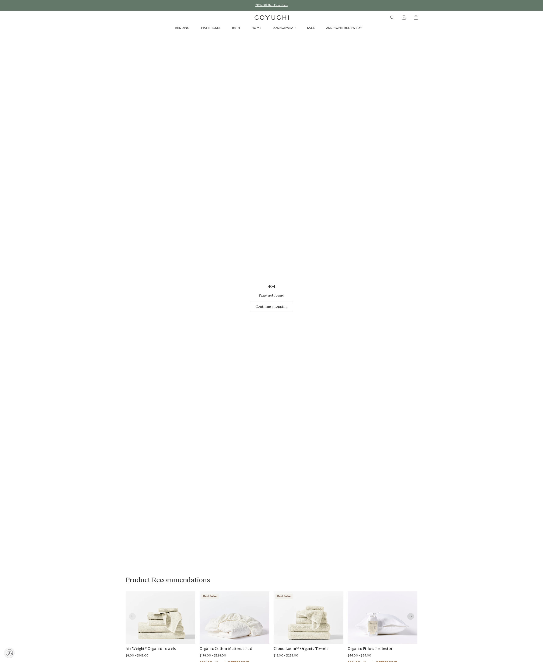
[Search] (392, 17)
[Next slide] (410, 616)
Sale (311, 28)
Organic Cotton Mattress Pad (226, 649)
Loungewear (284, 28)
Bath (236, 28)
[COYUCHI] (272, 17)
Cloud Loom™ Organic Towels (301, 649)
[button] (415, 17)
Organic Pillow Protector (370, 649)
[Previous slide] (132, 616)
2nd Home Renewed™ (344, 28)
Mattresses (211, 28)
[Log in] (403, 17)
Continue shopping (271, 306)
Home (256, 28)
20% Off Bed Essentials (271, 5)
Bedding (182, 28)
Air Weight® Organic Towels (151, 649)
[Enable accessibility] (9, 653)
